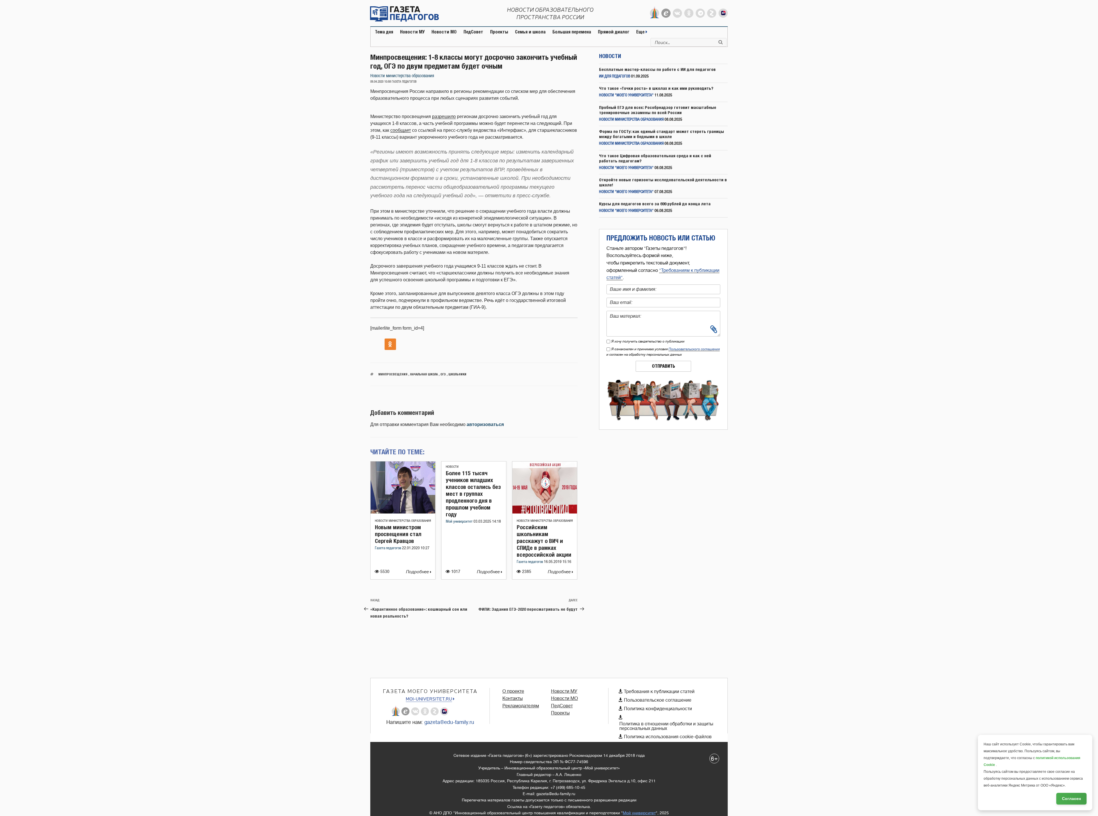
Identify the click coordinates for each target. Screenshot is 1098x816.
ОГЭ (443, 374)
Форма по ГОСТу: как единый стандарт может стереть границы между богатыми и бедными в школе (661, 134)
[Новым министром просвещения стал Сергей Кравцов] (403, 511)
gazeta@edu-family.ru (449, 722)
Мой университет (460, 522)
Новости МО (444, 32)
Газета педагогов (388, 548)
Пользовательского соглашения (694, 349)
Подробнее (418, 572)
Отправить (663, 366)
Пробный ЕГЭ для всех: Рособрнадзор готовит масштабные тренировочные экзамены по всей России (657, 110)
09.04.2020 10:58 (380, 81)
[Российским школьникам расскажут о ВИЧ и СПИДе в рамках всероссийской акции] (544, 511)
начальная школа (424, 374)
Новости (452, 466)
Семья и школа (530, 32)
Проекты (499, 32)
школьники (457, 374)
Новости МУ (412, 32)
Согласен (1071, 798)
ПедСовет (473, 32)
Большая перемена (571, 32)
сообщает (400, 130)
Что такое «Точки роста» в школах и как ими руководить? (656, 88)
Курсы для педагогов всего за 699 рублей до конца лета (655, 203)
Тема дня (384, 32)
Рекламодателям (520, 705)
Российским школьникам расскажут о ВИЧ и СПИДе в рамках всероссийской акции (544, 541)
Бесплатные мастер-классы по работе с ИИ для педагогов (657, 69)
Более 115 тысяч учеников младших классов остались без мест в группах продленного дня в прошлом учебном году (473, 494)
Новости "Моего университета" (626, 95)
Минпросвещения (392, 374)
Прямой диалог (613, 32)
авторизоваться (485, 424)
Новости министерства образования (402, 76)
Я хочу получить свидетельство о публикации (648, 341)
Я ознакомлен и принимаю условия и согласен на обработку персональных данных (663, 352)
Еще (641, 32)
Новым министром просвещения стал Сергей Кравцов (398, 534)
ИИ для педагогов (614, 76)
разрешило (444, 116)
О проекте (513, 691)
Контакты (512, 698)
